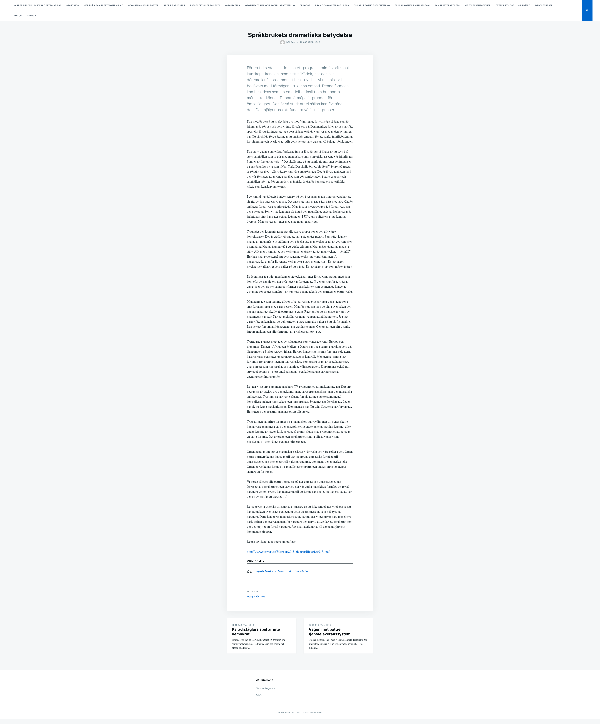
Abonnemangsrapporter (143, 5)
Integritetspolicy (25, 16)
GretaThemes (318, 712)
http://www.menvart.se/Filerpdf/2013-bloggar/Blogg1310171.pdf (288, 551)
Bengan (290, 42)
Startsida (72, 5)
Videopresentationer (478, 5)
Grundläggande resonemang (372, 5)
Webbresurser (544, 5)
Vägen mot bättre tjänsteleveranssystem (329, 631)
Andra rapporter (174, 5)
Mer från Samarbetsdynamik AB (103, 5)
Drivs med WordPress (285, 712)
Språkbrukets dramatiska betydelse (282, 570)
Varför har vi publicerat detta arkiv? (37, 5)
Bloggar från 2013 (256, 596)
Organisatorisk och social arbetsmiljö (270, 5)
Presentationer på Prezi (205, 5)
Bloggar (305, 5)
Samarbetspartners (447, 5)
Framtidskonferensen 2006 (332, 5)
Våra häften (232, 5)
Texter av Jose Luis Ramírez (513, 5)
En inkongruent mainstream (412, 5)
